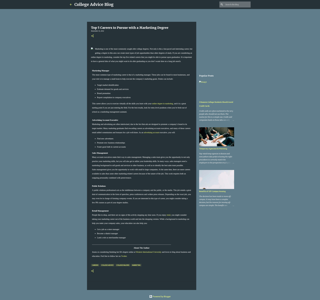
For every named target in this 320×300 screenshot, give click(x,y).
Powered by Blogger (161, 296)
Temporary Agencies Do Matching (213, 149)
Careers (95, 265)
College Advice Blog (94, 4)
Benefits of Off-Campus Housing (212, 191)
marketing (136, 265)
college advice (107, 265)
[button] (92, 36)
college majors (122, 265)
